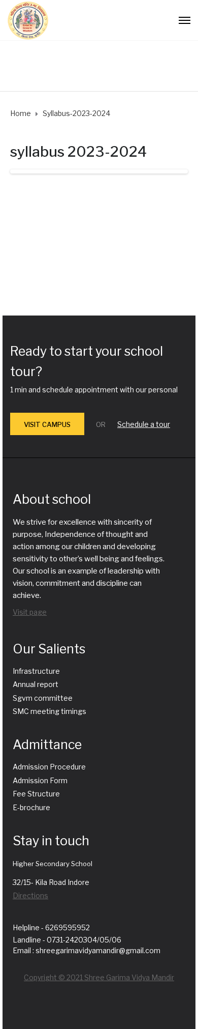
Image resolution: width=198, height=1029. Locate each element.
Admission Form (40, 780)
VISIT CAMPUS (47, 424)
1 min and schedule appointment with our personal (94, 389)
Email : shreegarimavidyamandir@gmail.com (86, 950)
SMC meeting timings (49, 711)
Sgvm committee (43, 698)
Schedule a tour (143, 424)
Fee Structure (36, 793)
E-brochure (31, 807)
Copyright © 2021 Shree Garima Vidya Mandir (99, 977)
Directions (30, 895)
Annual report (35, 684)
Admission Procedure (49, 766)
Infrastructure (36, 671)
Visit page (30, 612)
